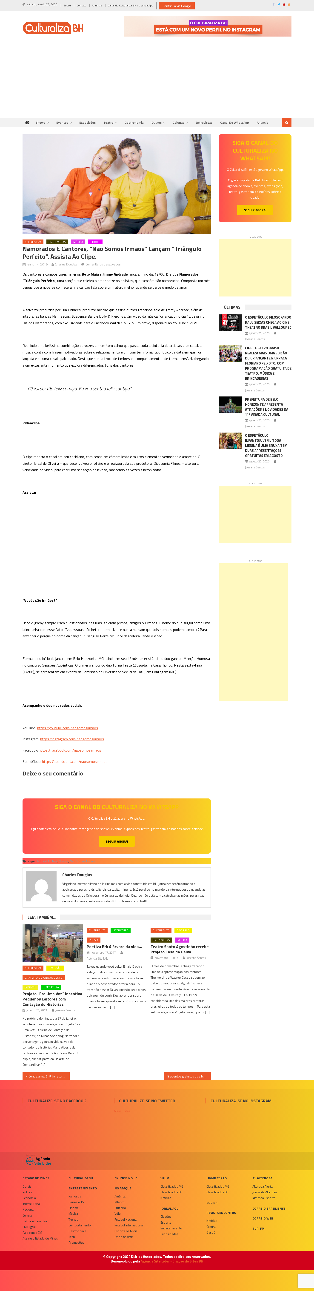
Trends (73, 1219)
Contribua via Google (177, 5)
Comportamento (80, 1225)
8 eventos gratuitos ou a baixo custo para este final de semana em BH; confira (189, 1076)
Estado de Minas (36, 1178)
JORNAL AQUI (170, 1208)
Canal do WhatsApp (234, 122)
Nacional (28, 1209)
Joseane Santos (65, 1010)
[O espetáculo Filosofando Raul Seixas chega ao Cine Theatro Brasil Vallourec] (230, 322)
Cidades (165, 1216)
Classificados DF (171, 1192)
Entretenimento (83, 1188)
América (120, 1196)
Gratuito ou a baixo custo (44, 977)
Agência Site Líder (98, 958)
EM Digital (29, 1226)
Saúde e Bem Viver (36, 1221)
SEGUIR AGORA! (117, 841)
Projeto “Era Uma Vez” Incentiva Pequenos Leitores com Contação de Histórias (52, 999)
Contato (81, 5)
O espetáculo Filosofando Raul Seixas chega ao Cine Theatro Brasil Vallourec (268, 322)
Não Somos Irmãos (83, 861)
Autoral (42, 861)
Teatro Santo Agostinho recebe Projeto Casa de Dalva (180, 949)
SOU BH (211, 1202)
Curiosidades (169, 1233)
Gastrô (211, 1232)
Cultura (52, 861)
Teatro (108, 122)
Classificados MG (171, 1186)
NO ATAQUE (122, 1188)
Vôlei (117, 1213)
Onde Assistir (123, 1236)
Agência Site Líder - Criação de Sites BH (172, 1261)
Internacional (31, 1203)
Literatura (51, 987)
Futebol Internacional (128, 1225)
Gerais (27, 1186)
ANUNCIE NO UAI (126, 1178)
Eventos (62, 122)
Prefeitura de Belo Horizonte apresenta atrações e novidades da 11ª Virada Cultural (266, 407)
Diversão (55, 968)
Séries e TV (76, 1202)
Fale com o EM (32, 1232)
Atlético (119, 1202)
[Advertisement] (157, 83)
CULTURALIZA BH (81, 1178)
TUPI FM (258, 1228)
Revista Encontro (221, 1212)
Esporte (165, 1222)
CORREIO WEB (262, 1218)
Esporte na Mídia (125, 1230)
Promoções (76, 1242)
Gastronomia (134, 122)
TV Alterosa (262, 1178)
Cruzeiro (120, 1207)
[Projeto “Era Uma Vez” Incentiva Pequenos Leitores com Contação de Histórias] (53, 943)
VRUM (164, 1178)
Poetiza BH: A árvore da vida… (114, 946)
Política (27, 1192)
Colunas (178, 122)
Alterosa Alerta (262, 1186)
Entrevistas (203, 122)
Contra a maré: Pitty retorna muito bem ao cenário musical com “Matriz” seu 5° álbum (49, 1076)
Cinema (74, 1207)
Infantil (30, 987)
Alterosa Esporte (263, 1197)
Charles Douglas (66, 264)
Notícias (165, 1197)
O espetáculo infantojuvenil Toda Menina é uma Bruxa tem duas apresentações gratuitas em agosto (266, 445)
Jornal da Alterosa (264, 1192)
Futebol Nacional (125, 1219)
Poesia (93, 940)
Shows (40, 122)
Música (78, 242)
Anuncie (97, 5)
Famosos (75, 1196)
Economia (29, 1197)
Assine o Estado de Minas (40, 1238)
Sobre (67, 5)
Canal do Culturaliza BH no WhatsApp (130, 5)
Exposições (87, 122)
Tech (72, 1236)
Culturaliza (33, 242)
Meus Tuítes (122, 1111)
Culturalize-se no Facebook (57, 1101)
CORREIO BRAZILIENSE (268, 1208)
